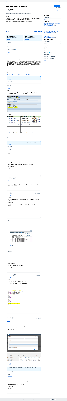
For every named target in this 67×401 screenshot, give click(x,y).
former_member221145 (11, 9)
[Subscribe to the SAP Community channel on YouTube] (53, 399)
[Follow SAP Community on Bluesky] (52, 399)
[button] (58, 10)
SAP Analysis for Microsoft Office (19, 13)
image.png (9, 137)
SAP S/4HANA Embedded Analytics (27, 13)
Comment (40, 31)
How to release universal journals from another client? (51, 31)
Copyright (19, 399)
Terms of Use (15, 399)
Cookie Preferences (34, 399)
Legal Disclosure (23, 399)
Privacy (12, 399)
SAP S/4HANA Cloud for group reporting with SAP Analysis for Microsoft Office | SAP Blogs (19, 74)
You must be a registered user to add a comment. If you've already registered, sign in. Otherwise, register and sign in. (23, 77)
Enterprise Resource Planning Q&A (49, 25)
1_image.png (9, 364)
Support (30, 399)
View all (45, 60)
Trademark (27, 399)
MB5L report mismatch (47, 36)
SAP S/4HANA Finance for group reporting (10, 13)
